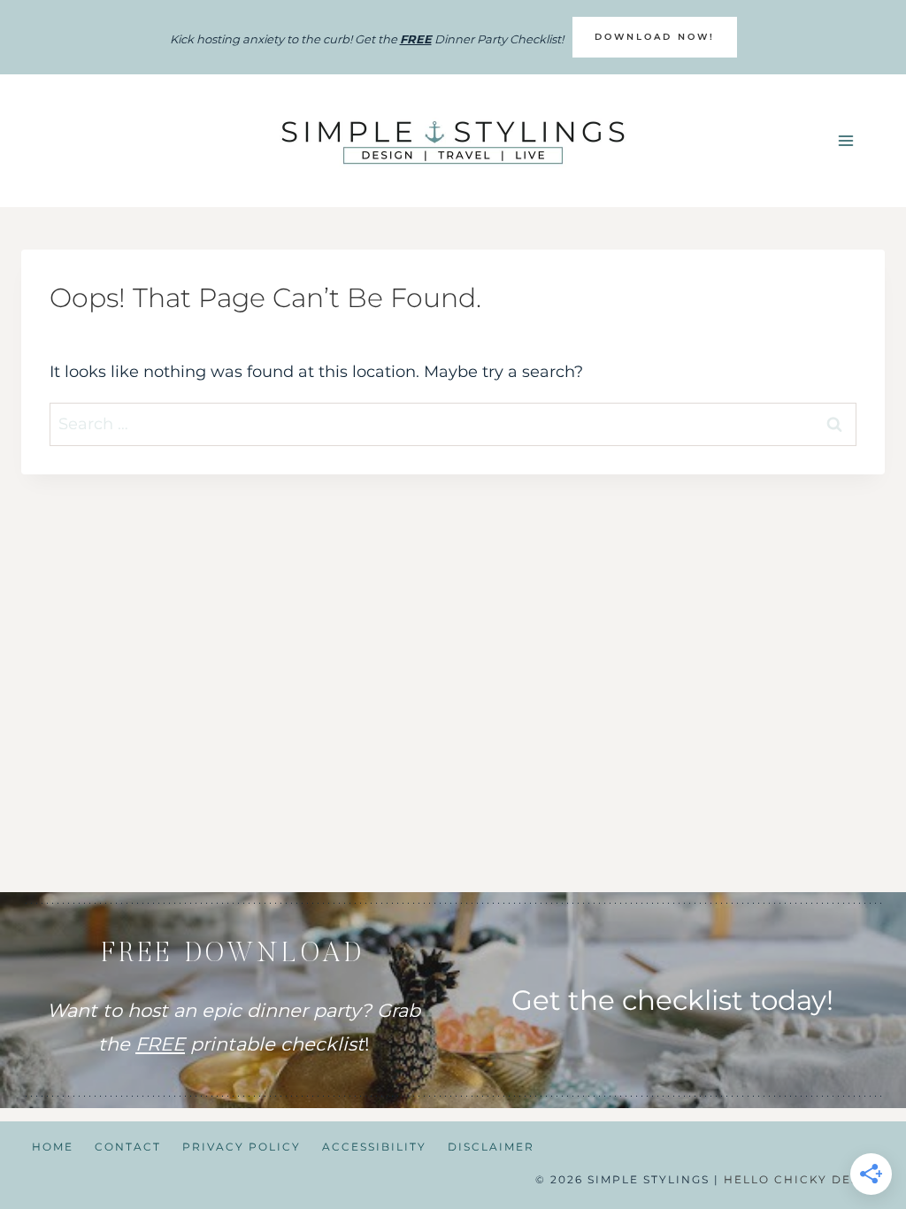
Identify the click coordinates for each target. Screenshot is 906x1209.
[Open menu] (845, 141)
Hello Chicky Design (804, 1179)
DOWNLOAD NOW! (655, 36)
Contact (128, 1146)
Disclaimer (491, 1146)
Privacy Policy (241, 1146)
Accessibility (374, 1146)
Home (52, 1146)
